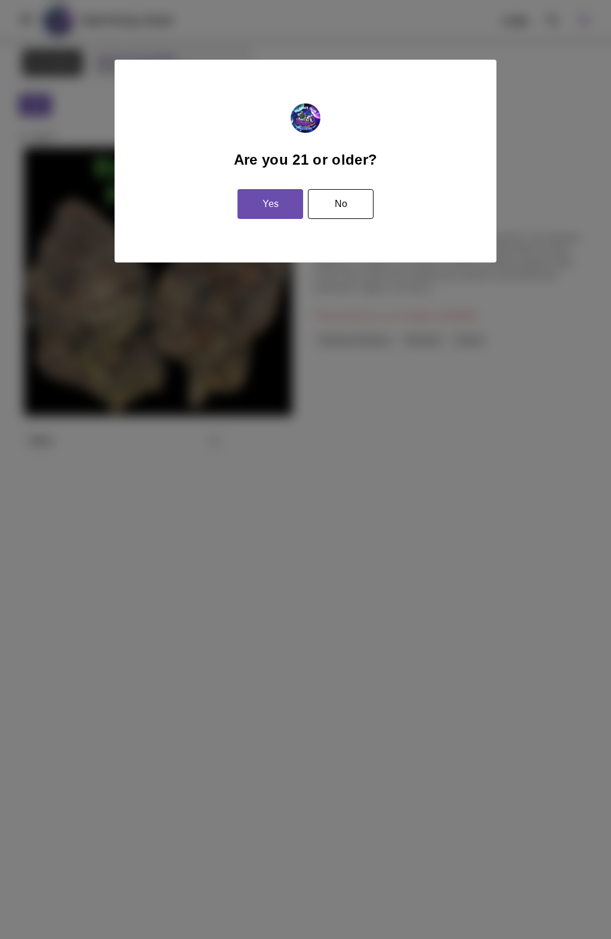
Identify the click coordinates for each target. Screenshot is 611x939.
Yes (271, 204)
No (341, 204)
